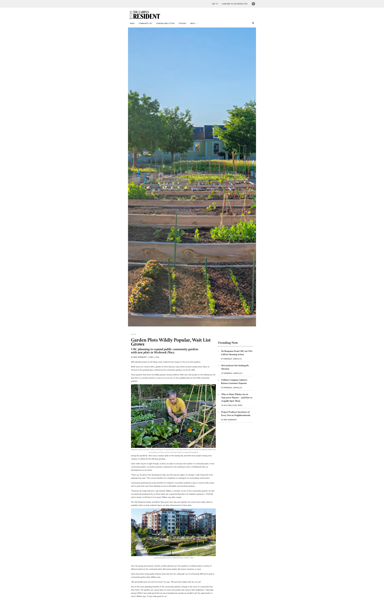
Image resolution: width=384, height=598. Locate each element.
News (132, 23)
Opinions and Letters (165, 23)
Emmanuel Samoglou (232, 359)
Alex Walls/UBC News (233, 405)
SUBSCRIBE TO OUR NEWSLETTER (234, 4)
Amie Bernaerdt (230, 420)
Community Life (145, 23)
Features (182, 23)
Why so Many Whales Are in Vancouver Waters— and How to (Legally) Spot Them (236, 397)
